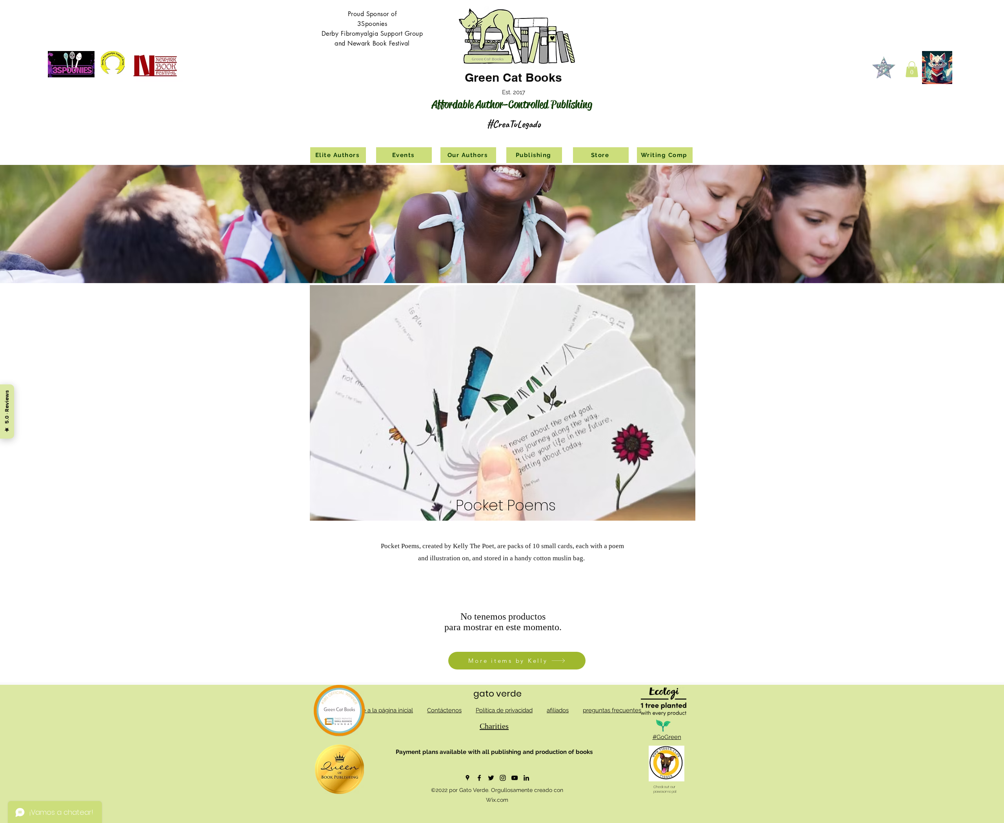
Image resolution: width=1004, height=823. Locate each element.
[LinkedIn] (526, 778)
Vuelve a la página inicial (380, 710)
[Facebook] (479, 778)
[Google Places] (467, 778)
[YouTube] (514, 778)
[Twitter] (491, 778)
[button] (912, 69)
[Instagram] (503, 778)
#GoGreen (667, 737)
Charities (494, 726)
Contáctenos (444, 710)
